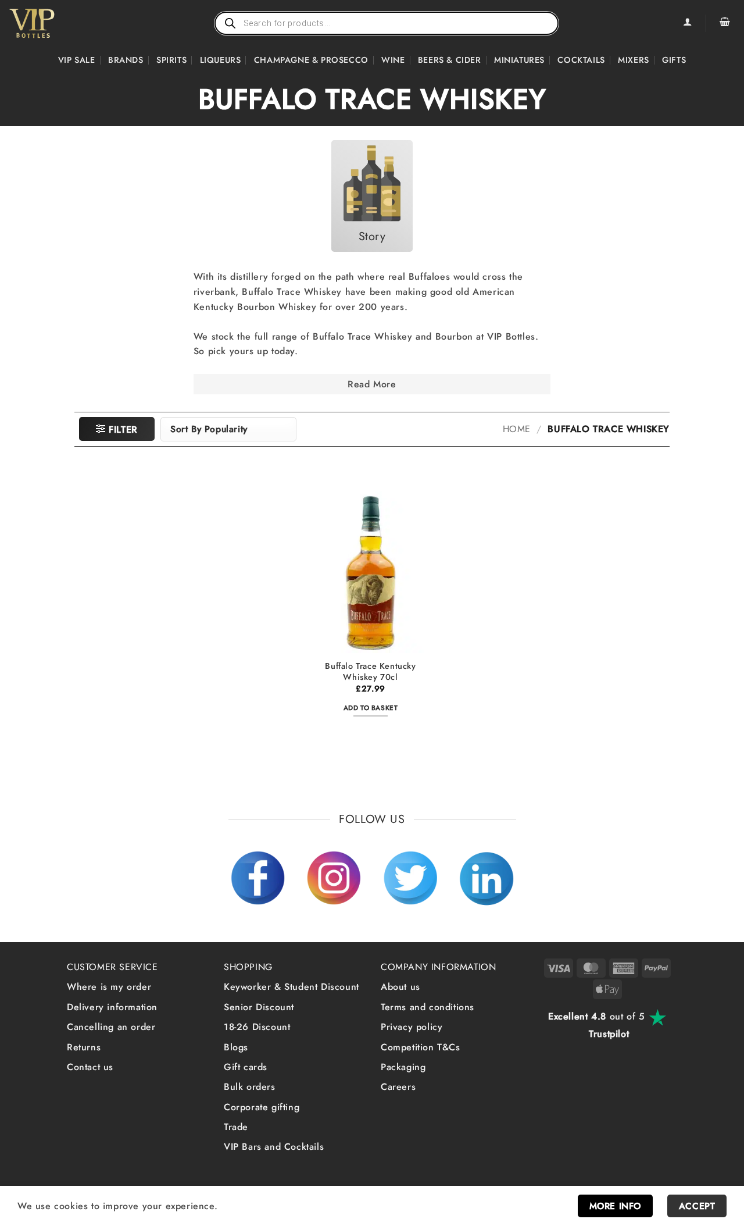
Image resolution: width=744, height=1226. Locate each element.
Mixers (633, 60)
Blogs (236, 1047)
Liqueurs (220, 60)
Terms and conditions (427, 1007)
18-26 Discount (257, 1026)
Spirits (171, 60)
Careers (398, 1086)
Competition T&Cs (420, 1047)
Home (517, 429)
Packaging (403, 1067)
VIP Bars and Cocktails (274, 1146)
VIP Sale (76, 60)
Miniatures (519, 60)
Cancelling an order (111, 1026)
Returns (84, 1047)
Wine (393, 60)
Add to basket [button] (371, 707)
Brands (126, 60)
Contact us (90, 1067)
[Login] (687, 23)
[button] (725, 23)
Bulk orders (250, 1086)
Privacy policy (411, 1026)
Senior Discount (259, 1007)
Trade (236, 1127)
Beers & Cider (449, 60)
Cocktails (580, 60)
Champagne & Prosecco (311, 60)
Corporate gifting (261, 1107)
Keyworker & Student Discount (291, 986)
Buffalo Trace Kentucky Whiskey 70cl (370, 671)
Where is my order (109, 986)
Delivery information (112, 1007)
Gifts (674, 60)
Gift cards (245, 1067)
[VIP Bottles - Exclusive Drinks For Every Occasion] (57, 23)
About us (400, 986)
